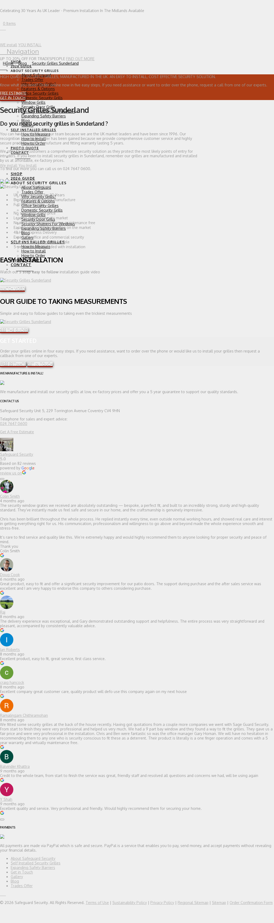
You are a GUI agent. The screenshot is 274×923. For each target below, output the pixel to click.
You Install (27, 165)
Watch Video (12, 288)
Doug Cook (10, 574)
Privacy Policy (162, 902)
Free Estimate (13, 93)
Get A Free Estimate (17, 432)
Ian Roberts (10, 649)
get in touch (12, 97)
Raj (2, 612)
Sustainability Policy (129, 902)
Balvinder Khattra (15, 766)
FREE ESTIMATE (13, 364)
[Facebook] (1, 28)
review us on (11, 473)
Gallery (17, 876)
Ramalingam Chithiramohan (24, 715)
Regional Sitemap (193, 902)
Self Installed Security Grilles (35, 863)
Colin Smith (10, 496)
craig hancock (12, 682)
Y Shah (6, 799)
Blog (15, 881)
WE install (8, 45)
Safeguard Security (16, 454)
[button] (19, 51)
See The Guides (14, 330)
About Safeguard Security (33, 858)
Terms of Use (97, 902)
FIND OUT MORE (80, 58)
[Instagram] (4, 28)
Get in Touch (22, 872)
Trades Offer (22, 885)
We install (8, 165)
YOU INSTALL (29, 45)
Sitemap (219, 902)
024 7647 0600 (13, 423)
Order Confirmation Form (251, 902)
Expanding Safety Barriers (33, 867)
